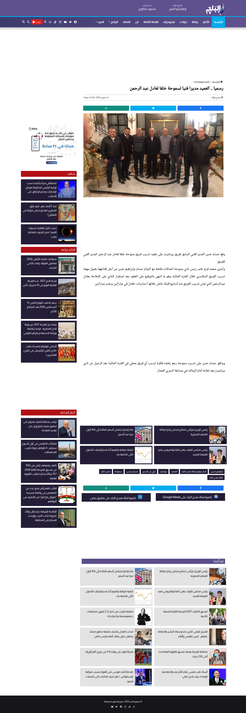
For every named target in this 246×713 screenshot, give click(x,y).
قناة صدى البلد (216, 477)
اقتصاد (126, 21)
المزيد (101, 21)
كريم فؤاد (216, 97)
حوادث (183, 21)
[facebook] (200, 108)
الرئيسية (218, 21)
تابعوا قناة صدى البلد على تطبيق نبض (113, 498)
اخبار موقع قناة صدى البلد (194, 471)
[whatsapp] (106, 108)
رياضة (195, 21)
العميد (174, 471)
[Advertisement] (124, 54)
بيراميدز (163, 471)
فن (137, 21)
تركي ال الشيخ (148, 471)
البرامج (114, 21)
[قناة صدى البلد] (215, 8)
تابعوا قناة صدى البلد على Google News (187, 497)
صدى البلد (105, 471)
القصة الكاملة (150, 21)
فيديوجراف (169, 21)
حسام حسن (132, 471)
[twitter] (153, 108)
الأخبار (206, 21)
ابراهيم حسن (217, 471)
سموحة (118, 471)
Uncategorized (201, 82)
